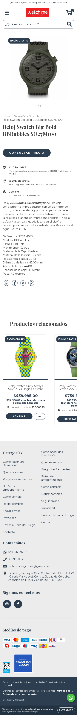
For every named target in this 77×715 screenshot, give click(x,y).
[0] (69, 13)
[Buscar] (69, 24)
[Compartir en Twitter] (23, 284)
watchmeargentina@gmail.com (29, 566)
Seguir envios (11, 511)
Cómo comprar (12, 496)
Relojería (19, 116)
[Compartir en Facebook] (15, 284)
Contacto (9, 532)
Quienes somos (13, 472)
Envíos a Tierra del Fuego (19, 525)
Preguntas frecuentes (17, 479)
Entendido (66, 710)
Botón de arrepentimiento (13, 488)
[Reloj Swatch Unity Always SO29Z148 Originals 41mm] (39, 416)
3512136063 (15, 559)
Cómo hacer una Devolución (13, 463)
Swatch (34, 116)
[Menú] (7, 12)
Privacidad (9, 518)
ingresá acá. (63, 690)
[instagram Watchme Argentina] (7, 604)
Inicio (6, 116)
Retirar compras (13, 504)
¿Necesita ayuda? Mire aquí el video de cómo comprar (38, 2)
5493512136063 (17, 552)
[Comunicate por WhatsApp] (71, 698)
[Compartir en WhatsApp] (6, 283)
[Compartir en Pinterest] (31, 284)
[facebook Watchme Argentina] (18, 604)
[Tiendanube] (14, 700)
